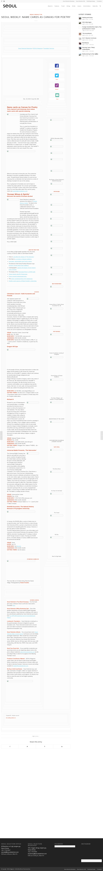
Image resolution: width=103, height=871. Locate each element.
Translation (99, 1)
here (14, 605)
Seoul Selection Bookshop (68, 1)
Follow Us (91, 860)
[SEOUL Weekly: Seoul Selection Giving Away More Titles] (1, 435)
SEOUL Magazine (37, 48)
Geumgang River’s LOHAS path (26, 272)
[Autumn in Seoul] (91, 856)
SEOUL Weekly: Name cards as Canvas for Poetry (35, 17)
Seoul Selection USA (80, 1)
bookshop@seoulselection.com (37, 854)
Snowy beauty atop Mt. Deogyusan (18, 274)
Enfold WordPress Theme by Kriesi (22, 869)
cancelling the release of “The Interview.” (23, 256)
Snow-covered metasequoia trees (17, 276)
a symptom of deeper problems (23, 259)
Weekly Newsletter (36, 14)
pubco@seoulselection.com (27, 652)
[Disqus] (38, 772)
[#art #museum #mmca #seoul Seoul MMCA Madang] (98, 855)
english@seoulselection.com (20, 666)
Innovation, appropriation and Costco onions (20, 261)
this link (19, 546)
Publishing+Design (91, 1)
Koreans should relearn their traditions (19, 265)
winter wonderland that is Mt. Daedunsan (21, 278)
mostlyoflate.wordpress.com (19, 191)
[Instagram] (4, 1)
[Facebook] (1, 1)
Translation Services (48, 48)
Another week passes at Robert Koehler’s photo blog (22, 281)
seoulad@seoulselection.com (10, 852)
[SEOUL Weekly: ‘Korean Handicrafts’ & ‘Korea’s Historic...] (102, 435)
